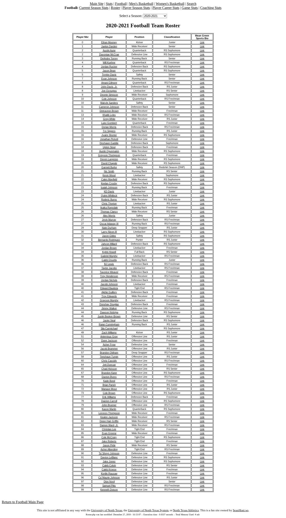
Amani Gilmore (109, 82)
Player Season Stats (136, 8)
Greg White (109, 119)
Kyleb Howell (109, 251)
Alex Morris (109, 215)
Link (202, 42)
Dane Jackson (109, 340)
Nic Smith (109, 171)
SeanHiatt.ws (240, 510)
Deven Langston (109, 159)
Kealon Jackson (109, 417)
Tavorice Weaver (109, 272)
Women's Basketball (170, 4)
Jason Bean (109, 70)
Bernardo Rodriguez (109, 239)
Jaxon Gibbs (109, 235)
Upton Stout (109, 147)
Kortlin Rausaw (109, 473)
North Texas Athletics (186, 510)
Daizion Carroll (109, 401)
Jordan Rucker (109, 66)
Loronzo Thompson (109, 413)
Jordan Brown (109, 247)
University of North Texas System (148, 510)
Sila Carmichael (109, 328)
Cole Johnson (109, 98)
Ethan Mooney (109, 42)
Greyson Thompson (109, 155)
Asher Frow (109, 344)
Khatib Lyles (109, 114)
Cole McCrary (109, 437)
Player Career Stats (165, 8)
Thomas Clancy (109, 211)
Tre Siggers (109, 131)
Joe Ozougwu (109, 90)
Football (121, 4)
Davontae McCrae (109, 54)
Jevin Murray (109, 219)
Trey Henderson (109, 276)
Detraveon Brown (109, 110)
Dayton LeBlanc (109, 457)
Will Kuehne (109, 62)
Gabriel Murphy (109, 256)
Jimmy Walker (109, 308)
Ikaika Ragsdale (109, 207)
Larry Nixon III (109, 231)
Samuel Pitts (109, 485)
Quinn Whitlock (109, 195)
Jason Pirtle (109, 445)
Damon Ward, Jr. (109, 425)
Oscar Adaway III (109, 223)
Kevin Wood (109, 175)
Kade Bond (109, 380)
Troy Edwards (109, 296)
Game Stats (190, 8)
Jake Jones (109, 461)
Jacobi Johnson (109, 284)
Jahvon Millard (109, 243)
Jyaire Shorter (109, 135)
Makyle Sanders (109, 102)
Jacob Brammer (109, 348)
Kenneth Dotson (109, 489)
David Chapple (109, 163)
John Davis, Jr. (109, 86)
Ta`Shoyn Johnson (109, 453)
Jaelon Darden (109, 46)
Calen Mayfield (109, 179)
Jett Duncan (109, 364)
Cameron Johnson (109, 106)
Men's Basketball (141, 4)
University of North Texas (106, 510)
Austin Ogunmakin (109, 151)
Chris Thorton (109, 203)
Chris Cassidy (109, 360)
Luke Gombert (109, 123)
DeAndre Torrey (109, 58)
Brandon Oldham (109, 352)
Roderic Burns (109, 199)
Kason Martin (109, 409)
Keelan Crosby (109, 183)
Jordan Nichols (109, 280)
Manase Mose (109, 388)
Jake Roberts (109, 441)
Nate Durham (109, 227)
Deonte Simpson (109, 94)
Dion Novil (109, 481)
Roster (115, 8)
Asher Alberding (109, 449)
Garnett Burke (109, 167)
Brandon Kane (109, 372)
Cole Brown (109, 393)
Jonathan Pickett (109, 139)
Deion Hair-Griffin (109, 421)
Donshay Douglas (109, 304)
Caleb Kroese (109, 469)
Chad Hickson (109, 368)
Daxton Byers (109, 376)
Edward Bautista (109, 288)
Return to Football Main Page (23, 502)
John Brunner (109, 405)
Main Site (96, 4)
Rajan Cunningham (109, 324)
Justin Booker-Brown (109, 316)
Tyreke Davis (109, 74)
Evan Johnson (109, 78)
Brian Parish (109, 384)
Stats (109, 4)
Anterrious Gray (109, 336)
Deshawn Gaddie (109, 143)
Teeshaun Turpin (109, 356)
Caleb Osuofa (109, 260)
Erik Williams (109, 397)
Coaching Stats (210, 8)
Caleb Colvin (109, 465)
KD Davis (109, 191)
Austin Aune (109, 50)
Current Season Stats (93, 8)
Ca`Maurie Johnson (109, 477)
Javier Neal (109, 320)
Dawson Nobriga (109, 312)
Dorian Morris (109, 127)
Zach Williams (109, 332)
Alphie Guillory (109, 292)
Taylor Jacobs (109, 268)
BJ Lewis (109, 264)
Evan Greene (109, 433)
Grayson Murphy (109, 300)
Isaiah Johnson (109, 187)
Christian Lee (109, 429)
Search (191, 4)
